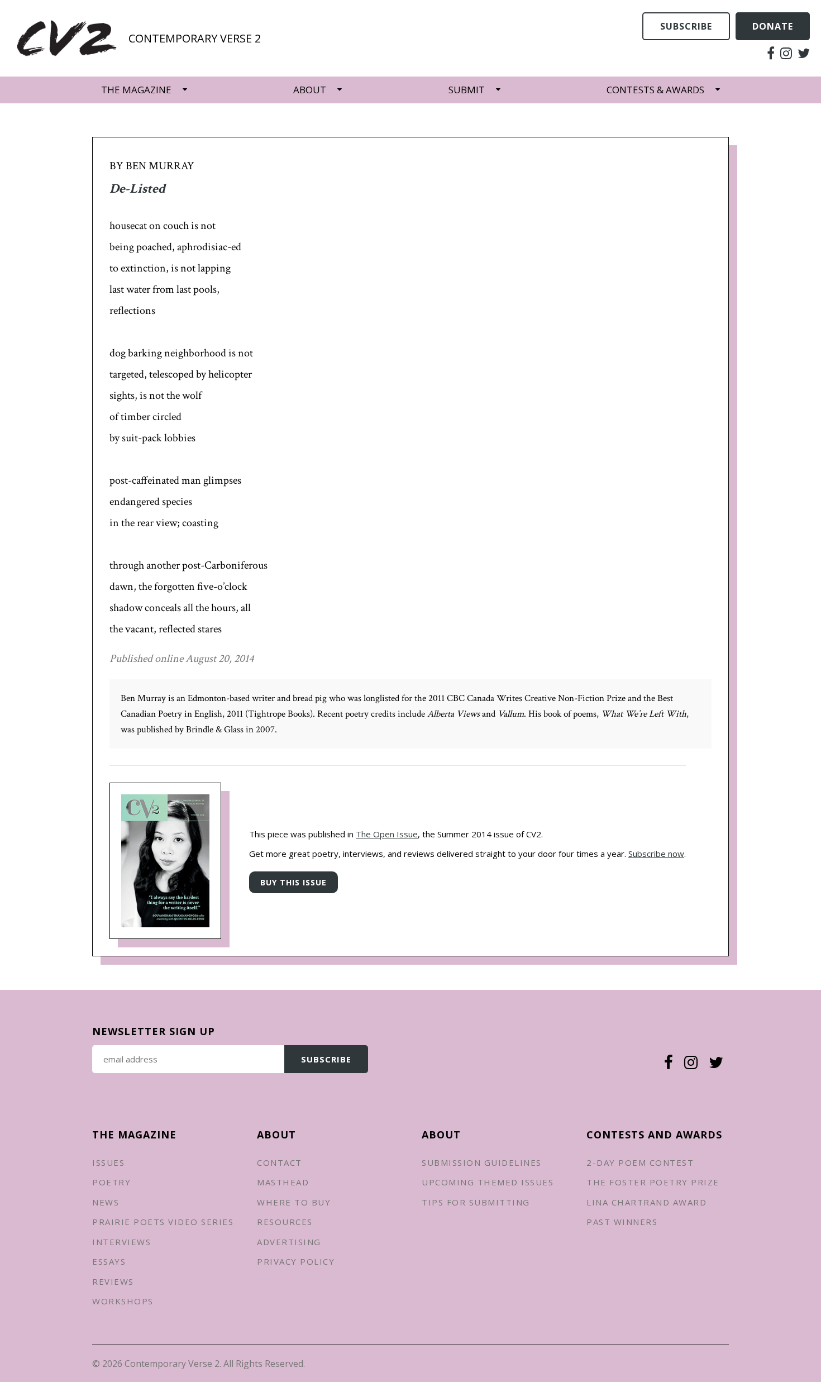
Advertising (289, 1241)
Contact (279, 1162)
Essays (109, 1261)
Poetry (111, 1182)
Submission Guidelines (482, 1162)
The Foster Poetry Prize (652, 1182)
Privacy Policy (296, 1261)
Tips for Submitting (476, 1202)
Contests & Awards (655, 89)
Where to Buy (294, 1202)
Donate (772, 26)
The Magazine (136, 89)
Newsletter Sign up (153, 1031)
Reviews (113, 1281)
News (105, 1202)
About (309, 89)
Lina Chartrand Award (646, 1202)
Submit (466, 89)
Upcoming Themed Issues (487, 1182)
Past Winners (621, 1221)
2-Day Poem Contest (640, 1162)
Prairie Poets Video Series (162, 1221)
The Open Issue (387, 834)
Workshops (123, 1301)
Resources (285, 1221)
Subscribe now (656, 853)
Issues (108, 1162)
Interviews (121, 1241)
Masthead (283, 1182)
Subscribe (686, 26)
